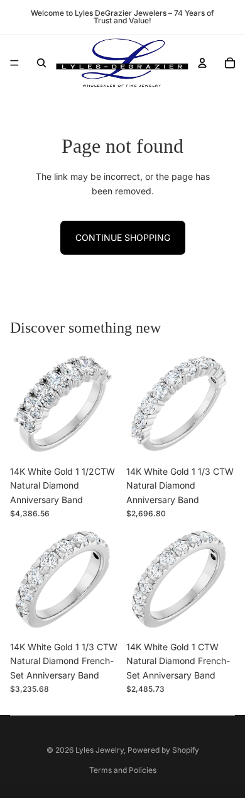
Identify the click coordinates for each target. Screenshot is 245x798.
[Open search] (41, 63)
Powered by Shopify (163, 750)
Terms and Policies (122, 770)
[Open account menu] (202, 63)
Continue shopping (122, 237)
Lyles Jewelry (99, 750)
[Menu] (14, 62)
